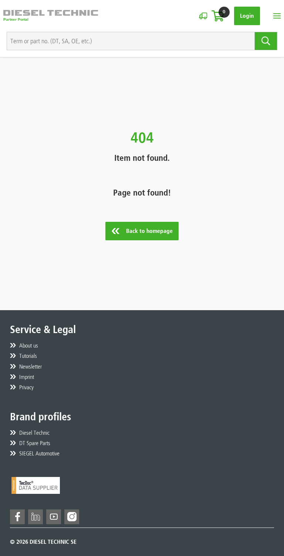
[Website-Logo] (50, 16)
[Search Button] (266, 41)
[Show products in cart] (218, 15)
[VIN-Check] (203, 16)
